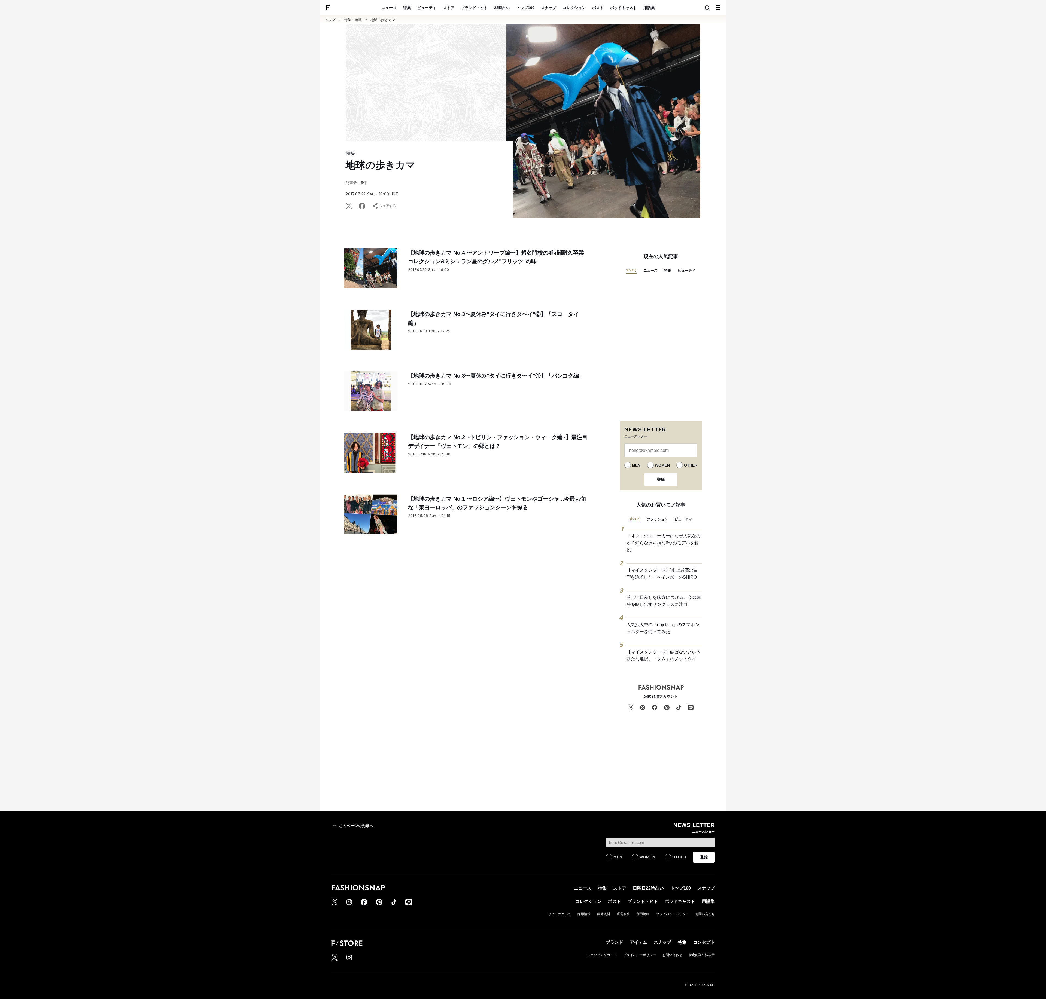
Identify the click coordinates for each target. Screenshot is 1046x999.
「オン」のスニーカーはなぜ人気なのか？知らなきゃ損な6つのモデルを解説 (664, 543)
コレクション (574, 8)
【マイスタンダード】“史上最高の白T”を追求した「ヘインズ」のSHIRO (662, 574)
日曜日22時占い (648, 888)
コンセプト (704, 942)
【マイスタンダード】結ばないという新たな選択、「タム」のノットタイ (664, 655)
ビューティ (426, 8)
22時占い (502, 8)
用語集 (649, 8)
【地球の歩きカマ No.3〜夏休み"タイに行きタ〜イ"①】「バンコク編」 (496, 376)
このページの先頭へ (356, 825)
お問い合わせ (705, 914)
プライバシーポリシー (672, 914)
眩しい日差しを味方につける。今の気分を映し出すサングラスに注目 (664, 601)
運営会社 (623, 914)
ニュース (389, 8)
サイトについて (559, 914)
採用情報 (584, 914)
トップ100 (525, 8)
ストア (448, 8)
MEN (636, 465)
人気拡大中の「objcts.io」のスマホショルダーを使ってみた (663, 628)
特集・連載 (353, 20)
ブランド (614, 942)
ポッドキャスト (623, 8)
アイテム (638, 942)
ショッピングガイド (602, 955)
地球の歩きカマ (382, 20)
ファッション (657, 519)
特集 (407, 8)
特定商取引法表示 (702, 955)
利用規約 (642, 914)
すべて (631, 270)
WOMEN (662, 465)
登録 (661, 479)
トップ (330, 20)
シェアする (387, 206)
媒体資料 (603, 914)
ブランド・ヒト (474, 8)
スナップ (548, 8)
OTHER (690, 465)
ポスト (598, 8)
